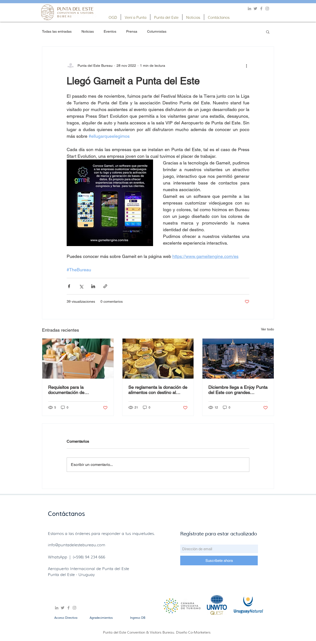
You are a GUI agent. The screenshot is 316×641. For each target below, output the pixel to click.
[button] (113, 17)
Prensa (131, 31)
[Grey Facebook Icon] (261, 8)
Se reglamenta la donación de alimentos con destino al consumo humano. (157, 390)
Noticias (87, 31)
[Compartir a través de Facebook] (69, 286)
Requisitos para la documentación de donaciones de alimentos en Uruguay (75, 390)
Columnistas (156, 31)
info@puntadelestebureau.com (76, 545)
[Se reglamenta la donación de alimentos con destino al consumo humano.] (158, 359)
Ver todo (267, 329)
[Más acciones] (246, 66)
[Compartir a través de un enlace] (105, 286)
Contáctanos (66, 514)
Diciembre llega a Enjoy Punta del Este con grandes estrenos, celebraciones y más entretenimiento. (238, 390)
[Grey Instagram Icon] (267, 8)
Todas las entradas (57, 31)
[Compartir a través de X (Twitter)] (81, 286)
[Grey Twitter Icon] (255, 8)
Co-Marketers (199, 632)
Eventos (110, 31)
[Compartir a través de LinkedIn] (93, 286)
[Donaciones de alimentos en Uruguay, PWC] (78, 359)
